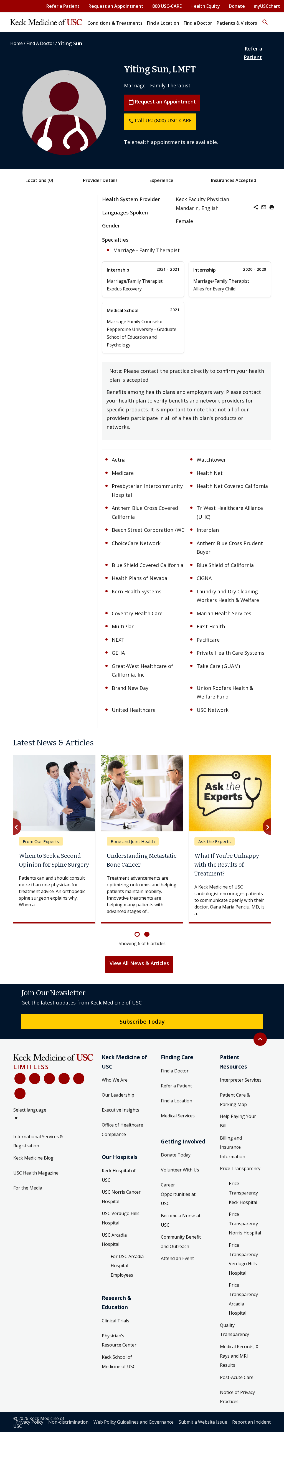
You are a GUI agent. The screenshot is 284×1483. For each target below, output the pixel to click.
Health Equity (205, 6)
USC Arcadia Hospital (114, 1239)
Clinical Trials (115, 1321)
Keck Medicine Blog (33, 1158)
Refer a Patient (63, 6)
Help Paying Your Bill (238, 1121)
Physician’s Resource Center (119, 1340)
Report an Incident (251, 1422)
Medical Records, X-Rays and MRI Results (240, 1355)
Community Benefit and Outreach (181, 1241)
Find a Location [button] (163, 23)
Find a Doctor (175, 1071)
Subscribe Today (142, 1021)
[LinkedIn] (64, 1078)
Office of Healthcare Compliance (122, 1129)
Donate (237, 6)
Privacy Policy (29, 1422)
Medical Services (178, 1116)
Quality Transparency (234, 1330)
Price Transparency (240, 1168)
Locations (39, 180)
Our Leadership (118, 1095)
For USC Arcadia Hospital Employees (127, 1265)
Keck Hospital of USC (119, 1175)
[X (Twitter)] (34, 1078)
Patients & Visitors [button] (237, 23)
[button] (265, 20)
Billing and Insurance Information (232, 1147)
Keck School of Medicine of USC (119, 1362)
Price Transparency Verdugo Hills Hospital (243, 1259)
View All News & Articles (139, 963)
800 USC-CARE (167, 6)
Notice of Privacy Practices (237, 1397)
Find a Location (176, 1101)
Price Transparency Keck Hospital (243, 1192)
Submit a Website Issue (203, 1422)
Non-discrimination (68, 1422)
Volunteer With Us (180, 1170)
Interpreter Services (241, 1080)
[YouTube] (49, 1078)
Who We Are (115, 1080)
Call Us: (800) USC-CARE (160, 120)
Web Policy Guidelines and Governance (133, 1422)
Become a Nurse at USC (181, 1220)
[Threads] (20, 1093)
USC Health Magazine (36, 1173)
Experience (161, 180)
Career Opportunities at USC (178, 1194)
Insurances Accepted (233, 180)
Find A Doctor (40, 43)
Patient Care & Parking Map (235, 1099)
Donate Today (176, 1155)
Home (16, 43)
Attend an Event (177, 1258)
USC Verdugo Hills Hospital (121, 1218)
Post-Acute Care (236, 1377)
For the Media (27, 1188)
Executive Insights (120, 1110)
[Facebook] (20, 1078)
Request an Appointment (115, 6)
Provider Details (100, 180)
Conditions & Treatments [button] (115, 23)
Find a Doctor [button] (198, 23)
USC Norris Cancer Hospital (121, 1196)
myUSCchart (267, 6)
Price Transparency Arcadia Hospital (243, 1299)
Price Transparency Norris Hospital (245, 1223)
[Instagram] (78, 1078)
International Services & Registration (38, 1141)
